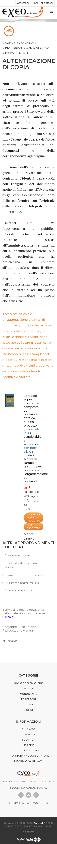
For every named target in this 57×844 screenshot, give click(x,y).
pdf (28, 487)
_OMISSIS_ (33, 223)
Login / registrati (43, 3)
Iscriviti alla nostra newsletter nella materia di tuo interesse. (23, 611)
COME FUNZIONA (28, 750)
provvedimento (17, 53)
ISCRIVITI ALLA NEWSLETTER (28, 803)
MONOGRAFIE (28, 693)
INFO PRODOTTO (33, 526)
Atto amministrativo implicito (22, 582)
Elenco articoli (25, 43)
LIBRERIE (28, 745)
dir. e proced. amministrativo (27, 48)
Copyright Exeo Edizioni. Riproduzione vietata (20, 628)
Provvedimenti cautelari (19, 555)
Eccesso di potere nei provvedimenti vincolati (26, 565)
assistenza (23, 3)
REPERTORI (32, 491)
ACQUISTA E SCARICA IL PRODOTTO (33, 517)
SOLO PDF (28, 739)
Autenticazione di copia (18, 590)
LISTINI (28, 710)
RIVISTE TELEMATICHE (28, 683)
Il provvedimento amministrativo (24, 575)
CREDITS (28, 832)
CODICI (28, 704)
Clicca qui (9, 617)
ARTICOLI (28, 688)
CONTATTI (28, 734)
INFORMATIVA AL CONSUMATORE (28, 755)
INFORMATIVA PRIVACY (28, 761)
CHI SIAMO (28, 729)
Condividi (12, 641)
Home (6, 43)
